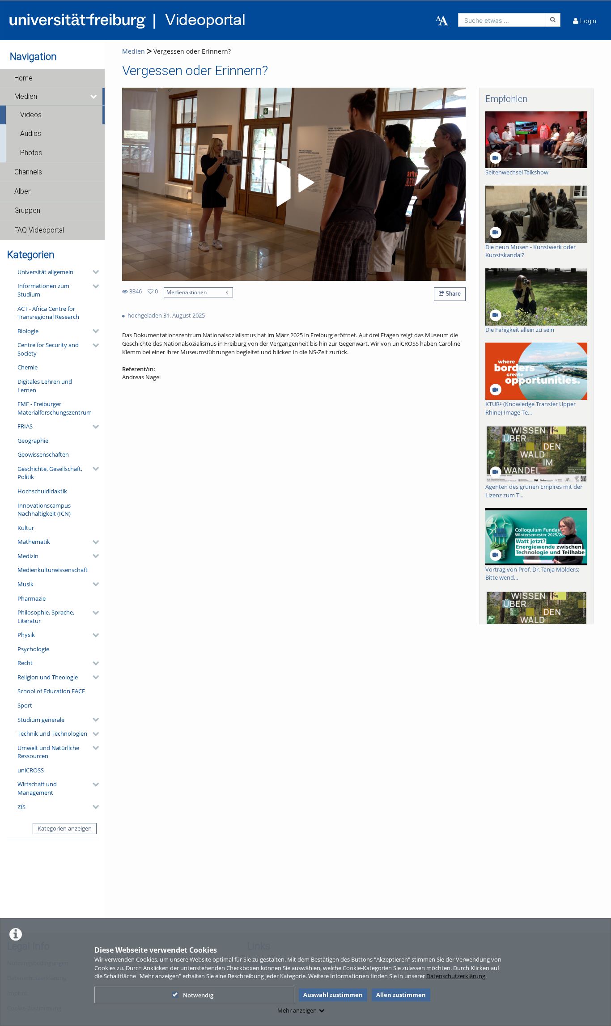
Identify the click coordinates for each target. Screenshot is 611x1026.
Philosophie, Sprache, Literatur (45, 616)
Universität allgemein (45, 272)
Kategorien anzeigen (65, 828)
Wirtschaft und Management (37, 788)
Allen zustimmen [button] (401, 995)
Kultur (25, 528)
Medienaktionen (186, 292)
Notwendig (198, 995)
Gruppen (27, 211)
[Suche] (553, 20)
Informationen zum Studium (43, 290)
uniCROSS (30, 770)
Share (452, 293)
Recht (25, 663)
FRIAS (25, 426)
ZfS (21, 807)
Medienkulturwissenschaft (52, 570)
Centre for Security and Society (48, 349)
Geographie (32, 441)
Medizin (27, 556)
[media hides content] (94, 96)
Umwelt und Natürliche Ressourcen (48, 752)
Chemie (27, 367)
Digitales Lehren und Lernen (44, 385)
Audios (30, 134)
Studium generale (40, 720)
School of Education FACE (51, 691)
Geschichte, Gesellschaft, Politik (49, 473)
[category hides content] (93, 272)
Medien (25, 97)
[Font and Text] (442, 21)
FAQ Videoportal (39, 230)
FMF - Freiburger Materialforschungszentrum (54, 408)
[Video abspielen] (294, 184)
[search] (502, 20)
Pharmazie (31, 598)
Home (23, 78)
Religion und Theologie (47, 677)
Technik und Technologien (52, 733)
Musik (25, 584)
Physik (26, 635)
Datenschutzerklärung (455, 976)
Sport (24, 705)
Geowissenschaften (43, 454)
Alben (23, 191)
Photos (31, 153)
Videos (31, 115)
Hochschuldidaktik (42, 491)
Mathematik (33, 542)
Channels (28, 172)
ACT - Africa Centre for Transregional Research (48, 313)
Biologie (27, 331)
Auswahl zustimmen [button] (333, 995)
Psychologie (33, 649)
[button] (52, 78)
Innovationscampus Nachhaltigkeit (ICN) (44, 509)
